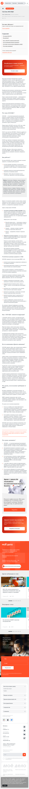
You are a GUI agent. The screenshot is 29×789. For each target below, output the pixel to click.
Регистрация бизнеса (8, 703)
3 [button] (15, 631)
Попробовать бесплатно (14, 528)
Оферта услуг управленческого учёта (8, 775)
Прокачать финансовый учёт (10, 699)
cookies (13, 778)
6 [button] (20, 631)
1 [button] (10, 631)
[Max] (24, 726)
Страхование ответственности (20, 774)
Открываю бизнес (8, 3)
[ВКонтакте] (24, 734)
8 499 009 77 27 (6, 729)
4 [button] (16, 631)
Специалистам (7, 707)
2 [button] (13, 631)
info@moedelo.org (6, 740)
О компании (6, 711)
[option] (13, 588)
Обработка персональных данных (20, 769)
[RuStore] (11, 719)
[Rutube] (24, 738)
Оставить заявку (14, 70)
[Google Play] (4, 719)
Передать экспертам (8, 695)
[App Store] (7, 719)
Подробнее (14, 509)
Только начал (14, 3)
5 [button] (18, 631)
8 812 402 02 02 (6, 733)
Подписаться (8, 667)
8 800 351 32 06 (6, 736)
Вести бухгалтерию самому (10, 686)
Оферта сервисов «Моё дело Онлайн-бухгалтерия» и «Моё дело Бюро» (8, 770)
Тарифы (5, 690)
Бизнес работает (20, 3)
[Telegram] (24, 730)
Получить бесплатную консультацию (12, 566)
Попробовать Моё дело (7, 52)
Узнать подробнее (5, 28)
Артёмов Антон (7, 14)
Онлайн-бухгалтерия (8, 688)
